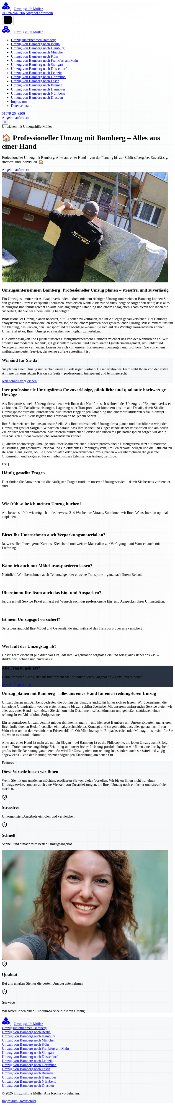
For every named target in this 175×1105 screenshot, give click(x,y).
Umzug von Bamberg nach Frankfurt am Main (44, 60)
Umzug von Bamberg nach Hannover (38, 89)
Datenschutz (20, 106)
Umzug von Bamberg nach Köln (34, 56)
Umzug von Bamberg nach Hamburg (37, 48)
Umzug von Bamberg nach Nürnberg (38, 93)
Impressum (19, 102)
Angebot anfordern (39, 13)
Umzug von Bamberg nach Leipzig (36, 73)
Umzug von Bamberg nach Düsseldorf (39, 69)
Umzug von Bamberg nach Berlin (35, 44)
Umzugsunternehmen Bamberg (33, 40)
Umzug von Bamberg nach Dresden (37, 97)
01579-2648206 (13, 13)
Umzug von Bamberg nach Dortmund (38, 77)
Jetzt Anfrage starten (16, 685)
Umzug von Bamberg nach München (37, 52)
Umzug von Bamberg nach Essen (35, 81)
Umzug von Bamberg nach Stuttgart (37, 64)
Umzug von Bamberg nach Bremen (36, 85)
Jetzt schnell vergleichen (19, 381)
